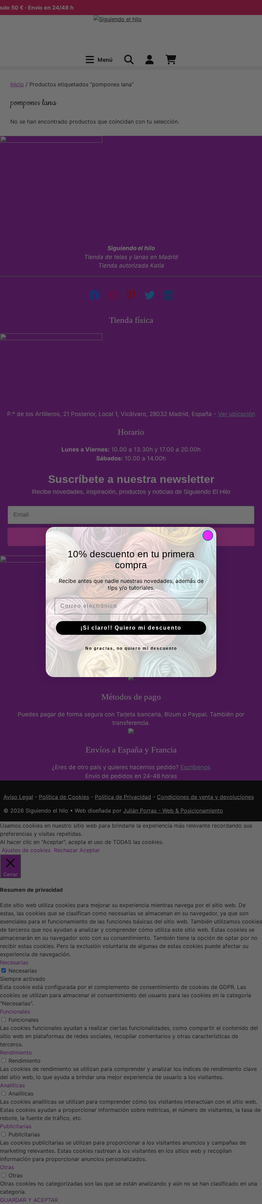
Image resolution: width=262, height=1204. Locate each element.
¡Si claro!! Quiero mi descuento (131, 628)
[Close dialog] (208, 535)
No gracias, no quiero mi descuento (131, 648)
